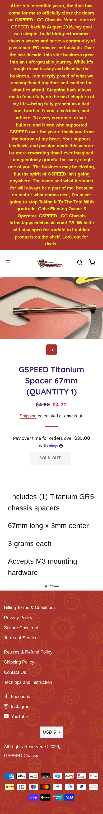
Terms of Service (21, 637)
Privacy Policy (18, 617)
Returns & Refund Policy (28, 652)
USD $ (49, 732)
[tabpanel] (51, 307)
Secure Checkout (21, 627)
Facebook (20, 696)
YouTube (19, 716)
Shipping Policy (19, 662)
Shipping (28, 415)
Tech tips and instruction (28, 682)
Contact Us (15, 672)
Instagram (20, 706)
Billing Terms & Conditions (30, 607)
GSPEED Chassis (22, 755)
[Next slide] (51, 349)
